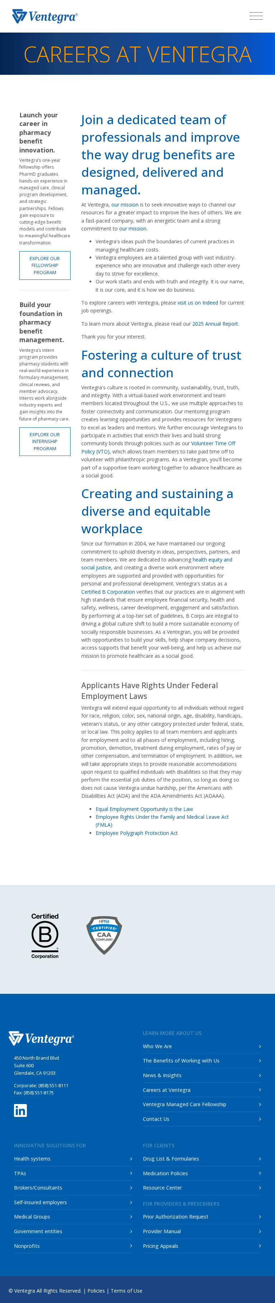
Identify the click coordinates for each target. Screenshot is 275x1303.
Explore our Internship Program (45, 441)
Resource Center (162, 1187)
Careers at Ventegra (166, 1089)
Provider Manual (162, 1231)
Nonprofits (27, 1246)
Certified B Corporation (108, 591)
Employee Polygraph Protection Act (137, 833)
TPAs (20, 1173)
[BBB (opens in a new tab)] (157, 939)
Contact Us (156, 1118)
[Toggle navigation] (256, 15)
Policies (96, 1290)
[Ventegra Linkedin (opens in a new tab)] (20, 1108)
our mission (125, 204)
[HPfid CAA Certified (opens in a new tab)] (106, 935)
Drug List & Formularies (171, 1158)
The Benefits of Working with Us (181, 1060)
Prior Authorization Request (175, 1216)
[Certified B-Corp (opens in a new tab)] (45, 936)
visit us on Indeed (198, 302)
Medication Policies (165, 1173)
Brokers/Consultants (38, 1187)
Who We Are (157, 1046)
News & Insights (162, 1075)
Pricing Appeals (160, 1246)
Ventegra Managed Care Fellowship (184, 1104)
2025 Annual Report (215, 323)
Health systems (32, 1158)
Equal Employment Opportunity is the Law (144, 809)
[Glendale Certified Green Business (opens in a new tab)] (230, 934)
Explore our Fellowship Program (45, 265)
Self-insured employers (40, 1202)
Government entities (38, 1231)
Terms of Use (127, 1290)
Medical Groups (32, 1216)
